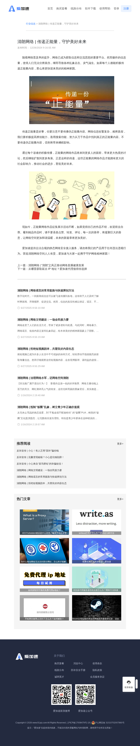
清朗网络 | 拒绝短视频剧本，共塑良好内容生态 (45, 348)
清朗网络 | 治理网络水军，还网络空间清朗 (43, 377)
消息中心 (78, 663)
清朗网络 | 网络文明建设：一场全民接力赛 (43, 319)
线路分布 (76, 8)
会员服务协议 (97, 676)
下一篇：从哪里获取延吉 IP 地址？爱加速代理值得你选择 (52, 268)
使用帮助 (104, 8)
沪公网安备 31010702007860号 (109, 722)
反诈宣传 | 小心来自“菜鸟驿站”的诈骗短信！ (40, 463)
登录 (116, 8)
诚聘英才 (59, 676)
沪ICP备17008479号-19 (79, 722)
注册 (126, 8)
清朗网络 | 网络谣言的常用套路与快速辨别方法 (45, 290)
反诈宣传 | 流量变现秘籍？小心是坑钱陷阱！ (40, 457)
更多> (120, 443)
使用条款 (97, 663)
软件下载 (90, 8)
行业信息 (31, 23)
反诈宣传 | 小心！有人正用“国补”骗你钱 (38, 450)
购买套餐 (61, 8)
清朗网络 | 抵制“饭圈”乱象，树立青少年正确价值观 (48, 407)
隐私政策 (97, 670)
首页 (50, 8)
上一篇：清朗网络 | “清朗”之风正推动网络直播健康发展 (50, 265)
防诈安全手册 (78, 670)
